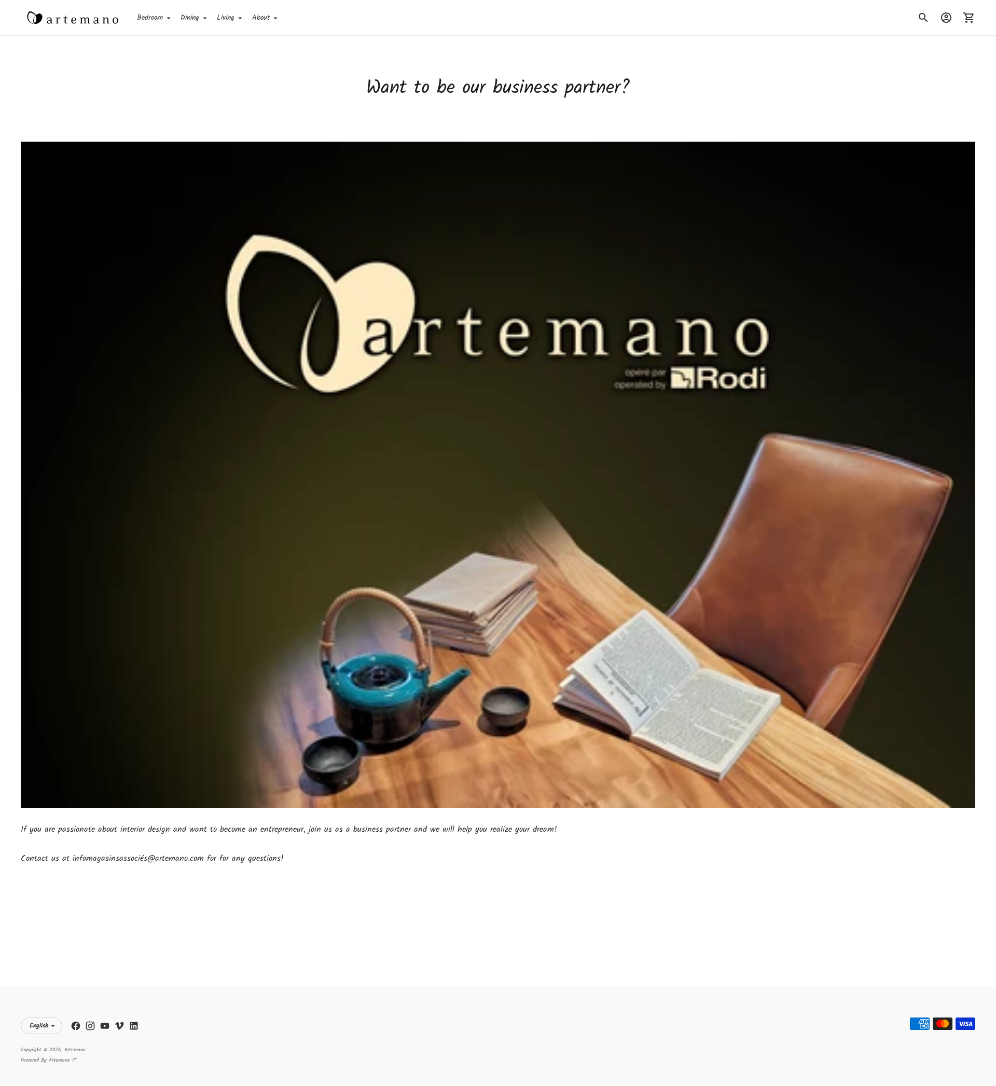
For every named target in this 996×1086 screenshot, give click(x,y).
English (39, 1025)
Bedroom (150, 17)
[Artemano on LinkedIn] (134, 1026)
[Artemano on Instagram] (90, 1026)
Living (225, 17)
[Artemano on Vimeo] (119, 1026)
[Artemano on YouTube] (105, 1026)
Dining (190, 17)
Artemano (75, 1050)
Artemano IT (62, 1060)
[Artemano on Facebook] (76, 1026)
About (261, 17)
